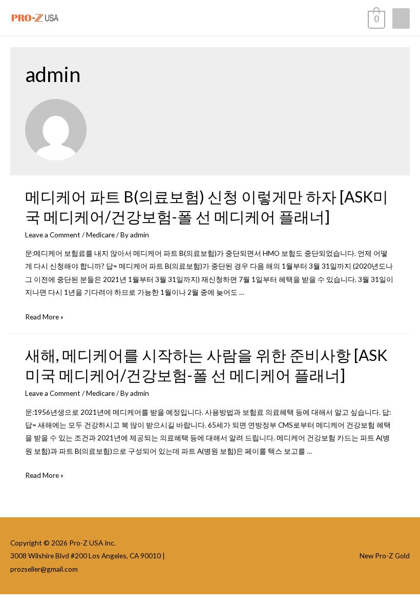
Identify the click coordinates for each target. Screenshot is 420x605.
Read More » (44, 316)
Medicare (100, 234)
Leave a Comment (52, 234)
